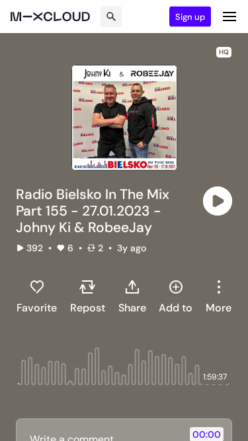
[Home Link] (50, 16)
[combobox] (218, 296)
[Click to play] (217, 201)
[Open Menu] (229, 16)
